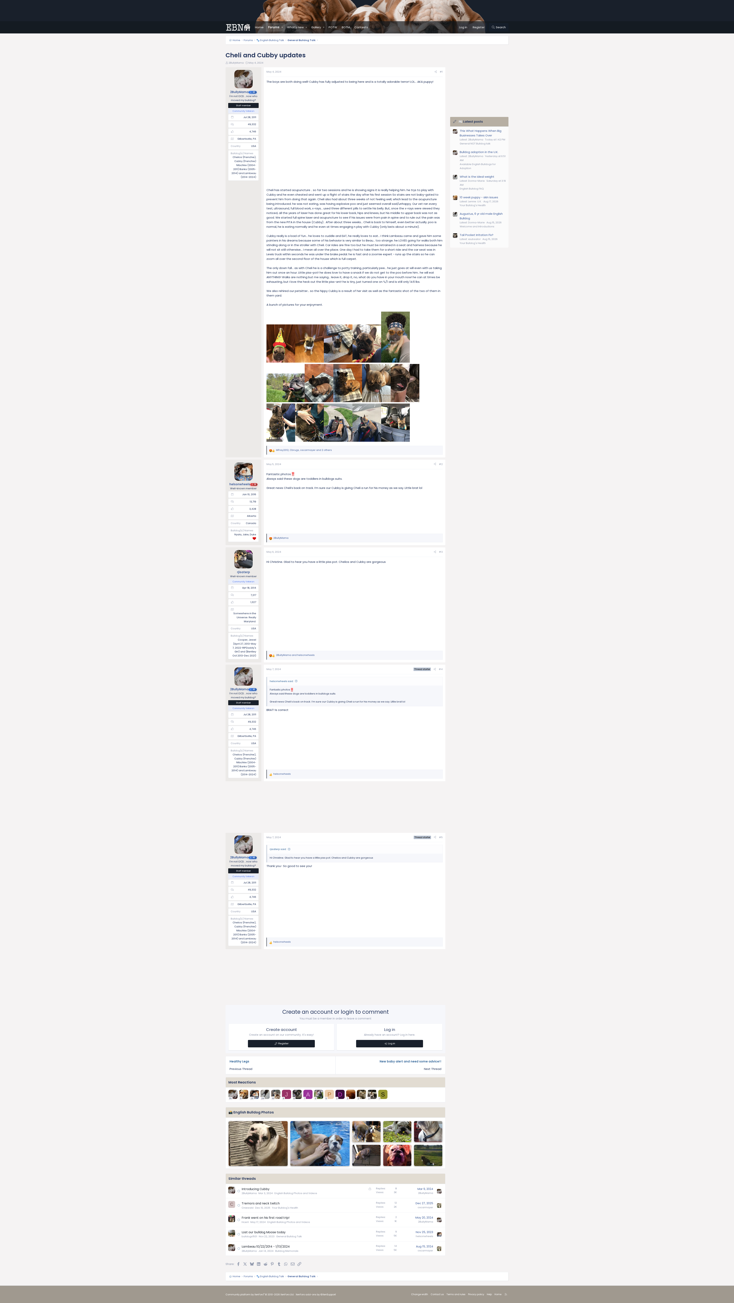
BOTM (346, 27)
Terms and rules (456, 1294)
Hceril (245, 1222)
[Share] (435, 72)
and (295, 655)
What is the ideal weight (477, 177)
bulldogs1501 (249, 1236)
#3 (441, 552)
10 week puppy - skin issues (479, 197)
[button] (282, 27)
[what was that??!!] (397, 1155)
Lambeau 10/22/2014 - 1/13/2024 (266, 1246)
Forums (273, 27)
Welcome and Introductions (477, 226)
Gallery (316, 27)
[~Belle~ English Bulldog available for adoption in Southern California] (428, 1131)
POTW (333, 27)
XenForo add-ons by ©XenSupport (316, 1294)
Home (259, 27)
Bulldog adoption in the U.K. (479, 152)
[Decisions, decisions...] (397, 1131)
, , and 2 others (304, 450)
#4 (441, 669)
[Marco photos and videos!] (320, 1143)
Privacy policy (476, 1294)
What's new (295, 27)
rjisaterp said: (278, 849)
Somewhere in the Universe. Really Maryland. (244, 617)
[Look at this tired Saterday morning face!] (366, 1131)
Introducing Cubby (256, 1189)
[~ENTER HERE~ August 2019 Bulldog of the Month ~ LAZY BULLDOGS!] (428, 1155)
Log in (391, 1043)
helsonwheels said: (282, 681)
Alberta (251, 516)
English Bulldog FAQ (472, 188)
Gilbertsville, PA (246, 139)
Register (283, 1043)
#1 (441, 72)
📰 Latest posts (471, 121)
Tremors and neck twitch (261, 1203)
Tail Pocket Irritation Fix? (476, 235)
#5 (441, 837)
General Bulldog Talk (289, 1236)
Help (489, 1294)
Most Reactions (242, 1082)
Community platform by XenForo (260, 1294)
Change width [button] (419, 1294)
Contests (361, 27)
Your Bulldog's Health (285, 1208)
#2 (441, 464)
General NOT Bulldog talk (475, 143)
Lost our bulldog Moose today (264, 1232)
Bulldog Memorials (286, 1251)
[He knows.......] (258, 1143)
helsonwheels (424, 1236)
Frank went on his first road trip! (266, 1217)
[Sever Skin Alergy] (366, 1155)
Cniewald (247, 1208)
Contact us (437, 1294)
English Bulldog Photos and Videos (295, 1193)
